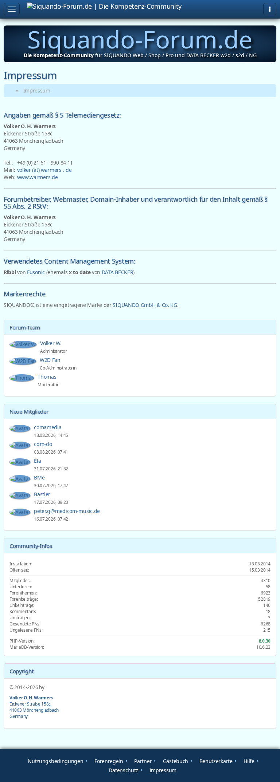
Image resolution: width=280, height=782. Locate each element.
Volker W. (51, 343)
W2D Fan (51, 359)
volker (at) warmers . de (44, 169)
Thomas (48, 376)
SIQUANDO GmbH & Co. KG (145, 304)
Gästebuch (175, 761)
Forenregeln (108, 761)
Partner (142, 761)
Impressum (162, 770)
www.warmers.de (37, 177)
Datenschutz (123, 770)
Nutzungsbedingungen (55, 761)
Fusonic (36, 272)
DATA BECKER (117, 272)
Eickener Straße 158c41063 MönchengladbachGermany (34, 707)
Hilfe (248, 761)
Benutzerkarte (215, 761)
